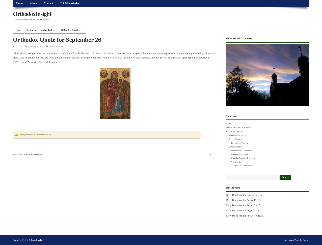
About (33, 3)
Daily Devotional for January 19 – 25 (244, 195)
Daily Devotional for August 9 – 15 (243, 205)
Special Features (235, 139)
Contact (48, 3)
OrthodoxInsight (32, 14)
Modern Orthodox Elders (41, 30)
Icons (18, 30)
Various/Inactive (235, 147)
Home (19, 3)
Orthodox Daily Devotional (242, 150)
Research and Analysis (239, 143)
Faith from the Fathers (237, 135)
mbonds (18, 46)
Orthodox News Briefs (240, 154)
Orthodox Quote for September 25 (28, 154)
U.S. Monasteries (69, 3)
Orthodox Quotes (70, 30)
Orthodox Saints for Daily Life (243, 158)
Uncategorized (237, 162)
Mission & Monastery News (243, 165)
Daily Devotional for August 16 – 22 (243, 200)
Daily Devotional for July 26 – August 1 (245, 216)
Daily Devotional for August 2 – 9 (242, 210)
